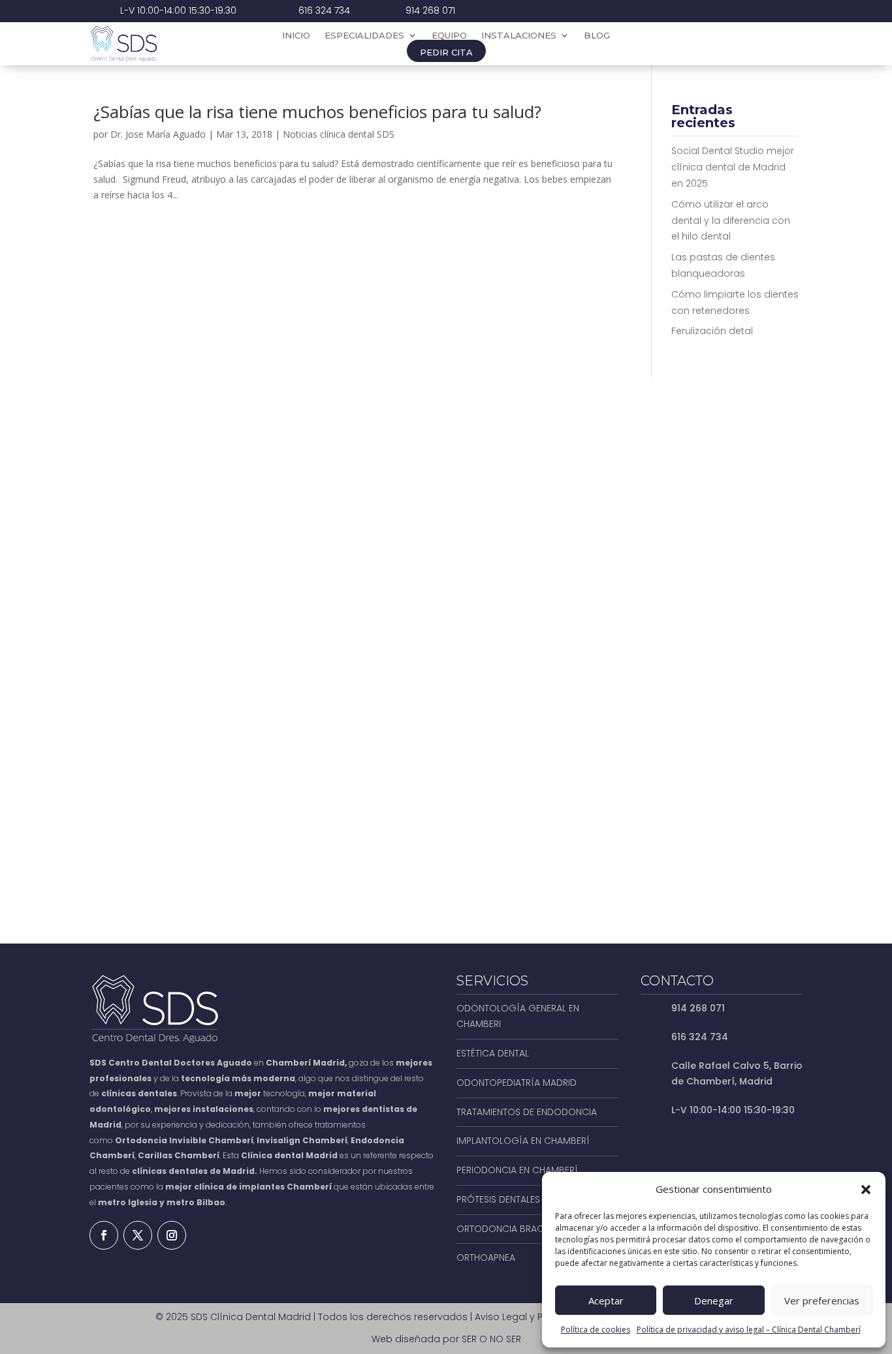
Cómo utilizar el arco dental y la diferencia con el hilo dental (730, 220)
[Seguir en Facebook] (103, 1235)
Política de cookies (595, 1329)
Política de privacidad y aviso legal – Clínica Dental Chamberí (749, 1329)
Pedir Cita (446, 52)
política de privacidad (602, 815)
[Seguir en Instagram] (171, 1235)
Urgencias (748, 43)
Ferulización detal (712, 330)
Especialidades (364, 35)
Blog (597, 35)
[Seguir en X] (137, 1235)
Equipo (449, 35)
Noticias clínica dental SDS (338, 134)
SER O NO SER (491, 1339)
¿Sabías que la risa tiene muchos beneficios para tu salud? (317, 111)
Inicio (296, 35)
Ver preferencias (821, 1300)
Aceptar (606, 1300)
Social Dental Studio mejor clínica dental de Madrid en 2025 (732, 167)
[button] (865, 1189)
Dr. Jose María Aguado (158, 134)
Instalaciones (518, 35)
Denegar (713, 1300)
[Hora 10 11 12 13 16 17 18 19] (719, 645)
